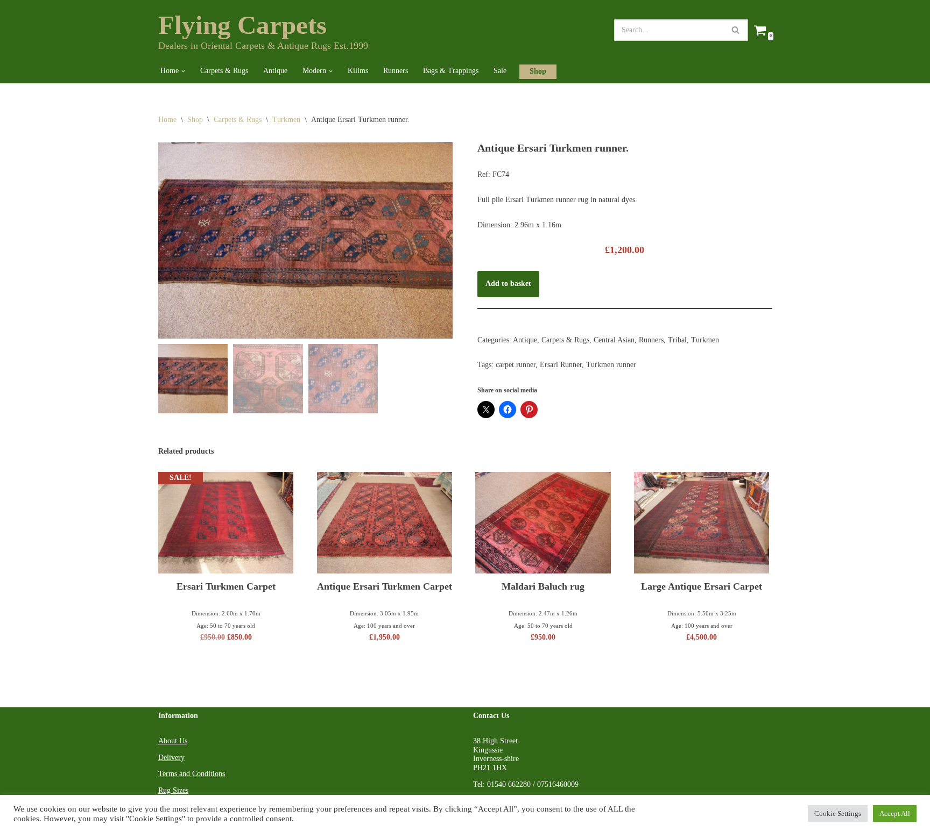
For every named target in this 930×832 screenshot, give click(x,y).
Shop (538, 71)
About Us (172, 741)
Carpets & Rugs (224, 71)
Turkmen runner (611, 365)
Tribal (677, 340)
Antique (275, 71)
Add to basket (508, 283)
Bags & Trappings (450, 71)
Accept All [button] (894, 813)
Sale (500, 71)
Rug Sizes (173, 790)
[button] (183, 71)
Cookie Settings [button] (837, 813)
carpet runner (516, 365)
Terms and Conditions (191, 774)
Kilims (358, 71)
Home (167, 120)
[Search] (736, 30)
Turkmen (286, 120)
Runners (395, 71)
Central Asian (614, 340)
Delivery (171, 758)
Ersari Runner (561, 365)
